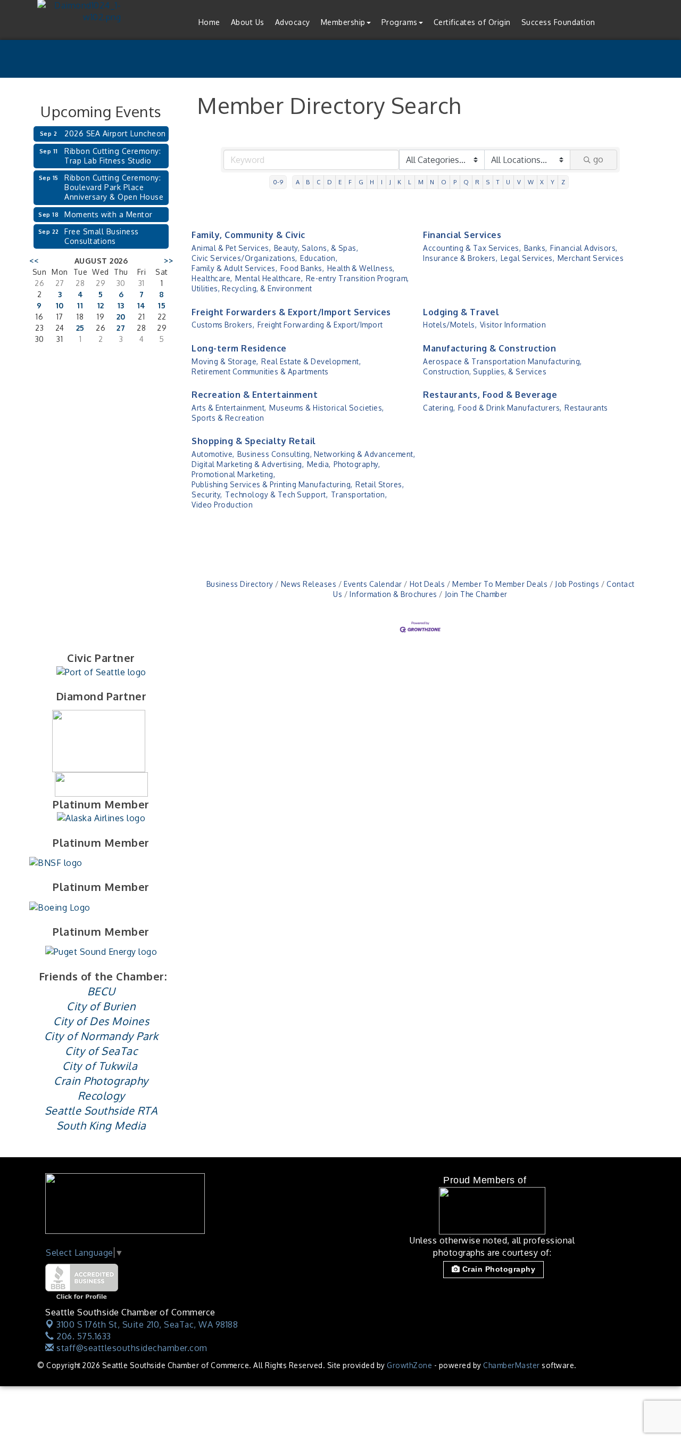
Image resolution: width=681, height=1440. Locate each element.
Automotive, (213, 454)
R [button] (477, 182)
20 (121, 316)
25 (80, 327)
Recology (101, 1095)
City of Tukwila (100, 1066)
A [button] (298, 182)
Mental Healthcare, (269, 278)
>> (168, 260)
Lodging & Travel (461, 312)
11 (80, 305)
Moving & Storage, (225, 361)
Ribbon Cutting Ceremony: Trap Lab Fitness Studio (112, 155)
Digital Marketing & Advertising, (248, 464)
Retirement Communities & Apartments (260, 371)
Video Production (222, 504)
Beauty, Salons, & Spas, (316, 247)
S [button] (488, 182)
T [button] (498, 182)
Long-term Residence (239, 348)
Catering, (439, 407)
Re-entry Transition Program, (357, 278)
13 (121, 305)
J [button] (390, 182)
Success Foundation (558, 22)
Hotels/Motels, (450, 324)
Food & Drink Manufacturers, (510, 407)
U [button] (508, 182)
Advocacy (292, 22)
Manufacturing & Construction (489, 348)
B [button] (308, 182)
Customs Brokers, (223, 324)
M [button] (421, 182)
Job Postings (577, 583)
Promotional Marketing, (233, 474)
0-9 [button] (278, 182)
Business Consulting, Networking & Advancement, (326, 454)
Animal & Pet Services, (231, 247)
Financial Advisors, (584, 247)
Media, (319, 464)
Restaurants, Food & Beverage (490, 394)
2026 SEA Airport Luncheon (115, 133)
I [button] (382, 182)
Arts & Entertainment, (229, 407)
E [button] (340, 182)
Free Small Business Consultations (101, 236)
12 (100, 305)
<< (33, 260)
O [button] (444, 182)
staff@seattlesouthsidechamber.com (130, 1348)
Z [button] (563, 182)
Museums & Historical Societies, (326, 407)
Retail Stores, (379, 484)
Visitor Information (513, 324)
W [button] (531, 182)
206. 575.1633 (82, 1336)
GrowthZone (409, 1365)
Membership (343, 22)
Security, (207, 494)
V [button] (519, 182)
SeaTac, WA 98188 (147, 1324)
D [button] (330, 182)
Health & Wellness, (361, 268)
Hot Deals (427, 583)
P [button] (455, 182)
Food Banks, (302, 268)
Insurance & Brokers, (460, 258)
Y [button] (553, 182)
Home (209, 22)
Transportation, (359, 494)
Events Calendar (373, 583)
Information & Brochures (393, 594)
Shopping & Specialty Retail (254, 441)
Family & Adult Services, (234, 268)
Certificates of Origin (472, 22)
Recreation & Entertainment (255, 394)
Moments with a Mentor (108, 214)
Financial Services (462, 235)
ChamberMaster (511, 1365)
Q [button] (466, 182)
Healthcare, (212, 278)
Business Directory (239, 583)
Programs (399, 22)
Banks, (535, 247)
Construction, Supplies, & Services (484, 371)
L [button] (410, 182)
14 (141, 305)
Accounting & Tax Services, (472, 247)
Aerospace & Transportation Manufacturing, (502, 361)
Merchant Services (591, 258)
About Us (247, 22)
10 (60, 305)
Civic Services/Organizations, (244, 258)
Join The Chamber (476, 594)
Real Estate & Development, (311, 361)
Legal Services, (528, 258)
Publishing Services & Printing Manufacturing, (272, 484)
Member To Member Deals (499, 583)
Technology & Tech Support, (276, 494)
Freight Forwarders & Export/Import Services (291, 312)
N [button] (432, 182)
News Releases (308, 583)
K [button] (399, 182)
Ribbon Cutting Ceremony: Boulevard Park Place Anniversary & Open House (113, 187)
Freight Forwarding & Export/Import (320, 324)
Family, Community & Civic (248, 235)
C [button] (319, 182)
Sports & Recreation (228, 417)
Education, (318, 258)
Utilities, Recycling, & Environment (252, 288)
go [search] (598, 159)
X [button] (542, 182)
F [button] (350, 182)
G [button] (361, 182)
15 (161, 305)
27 (121, 327)
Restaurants (586, 407)
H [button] (372, 182)
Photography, (357, 464)
